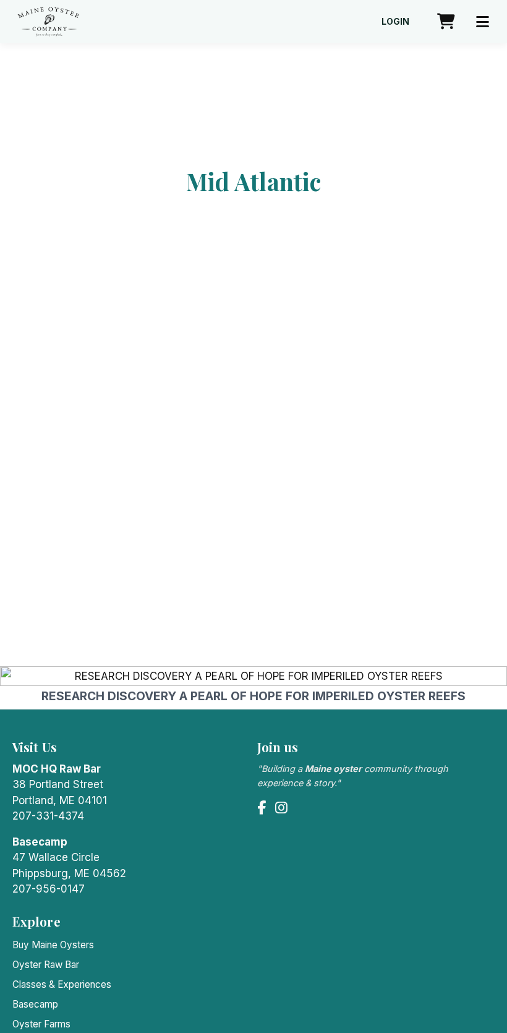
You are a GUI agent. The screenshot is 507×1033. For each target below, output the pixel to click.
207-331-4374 (48, 816)
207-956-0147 (48, 889)
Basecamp (35, 1004)
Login (395, 22)
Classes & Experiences (61, 984)
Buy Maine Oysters (53, 945)
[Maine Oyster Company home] (48, 21)
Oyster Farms (41, 1024)
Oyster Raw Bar (45, 965)
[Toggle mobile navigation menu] (483, 22)
